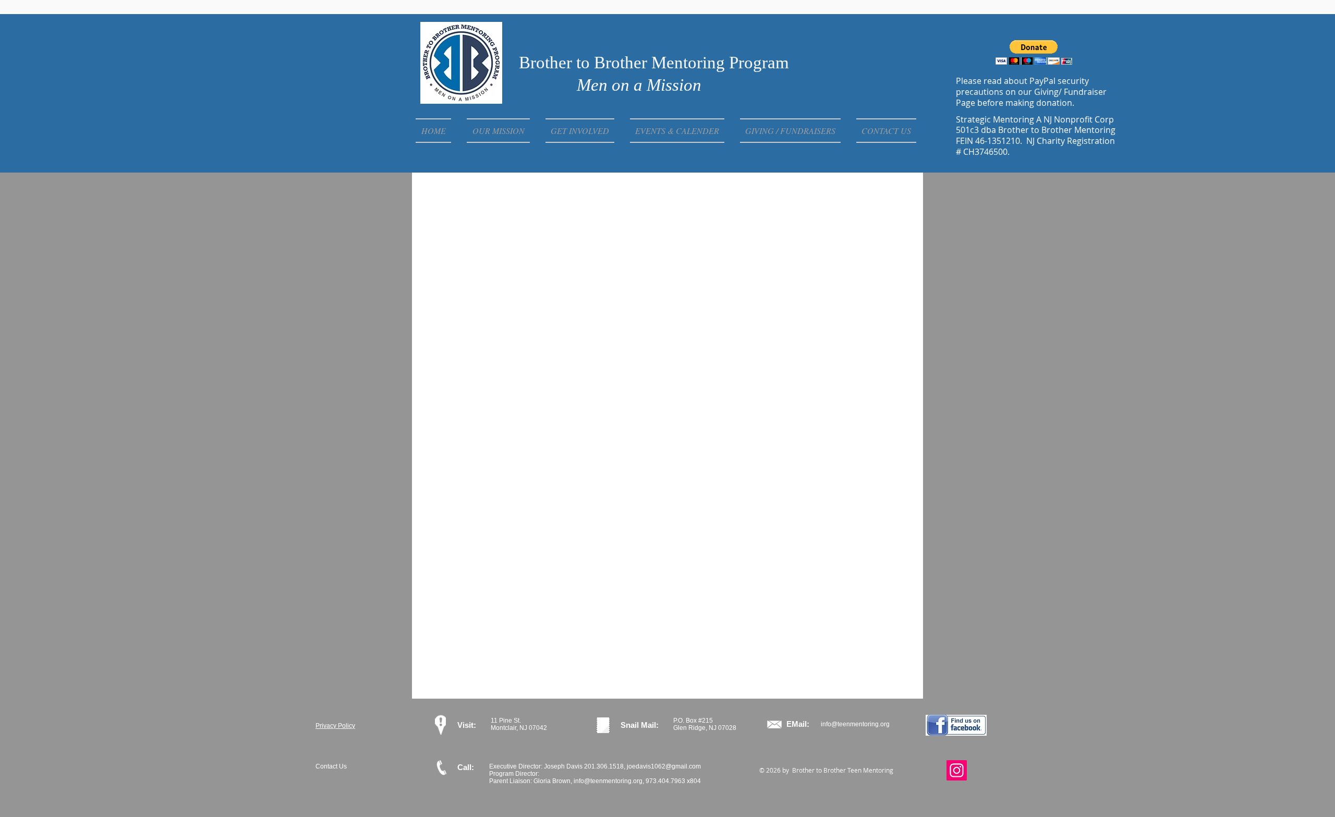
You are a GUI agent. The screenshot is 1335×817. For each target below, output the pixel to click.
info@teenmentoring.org (855, 724)
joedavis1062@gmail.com (664, 766)
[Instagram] (956, 770)
